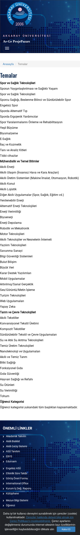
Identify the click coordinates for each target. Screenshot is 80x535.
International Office (17, 483)
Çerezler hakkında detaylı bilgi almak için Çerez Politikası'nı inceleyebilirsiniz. (42, 519)
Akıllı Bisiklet (13, 441)
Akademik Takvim (16, 436)
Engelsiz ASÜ (13, 468)
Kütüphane (12, 493)
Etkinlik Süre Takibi (16, 473)
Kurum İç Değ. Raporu (18, 488)
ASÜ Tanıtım (13, 451)
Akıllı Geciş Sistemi (16, 446)
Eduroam (11, 461)
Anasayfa (8, 64)
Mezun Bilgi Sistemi (17, 500)
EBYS (9, 456)
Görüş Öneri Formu (17, 478)
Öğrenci (10, 505)
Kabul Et (66, 529)
